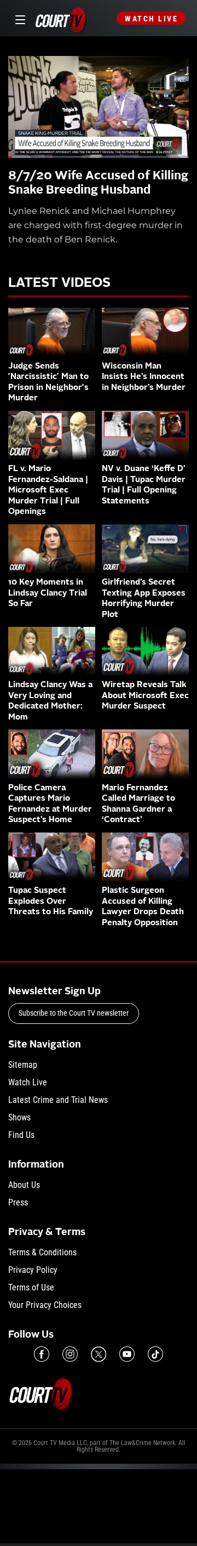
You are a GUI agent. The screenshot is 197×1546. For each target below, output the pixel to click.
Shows (19, 1117)
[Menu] (18, 18)
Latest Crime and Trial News (58, 1100)
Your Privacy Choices (45, 1305)
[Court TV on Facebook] (41, 1354)
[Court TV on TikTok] (155, 1354)
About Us (24, 1185)
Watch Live (151, 18)
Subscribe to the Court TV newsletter (74, 1013)
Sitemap (22, 1065)
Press (18, 1202)
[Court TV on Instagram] (70, 1354)
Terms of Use (31, 1287)
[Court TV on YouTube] (127, 1354)
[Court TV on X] (98, 1354)
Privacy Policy (32, 1270)
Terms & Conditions (42, 1252)
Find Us (21, 1135)
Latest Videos (59, 283)
